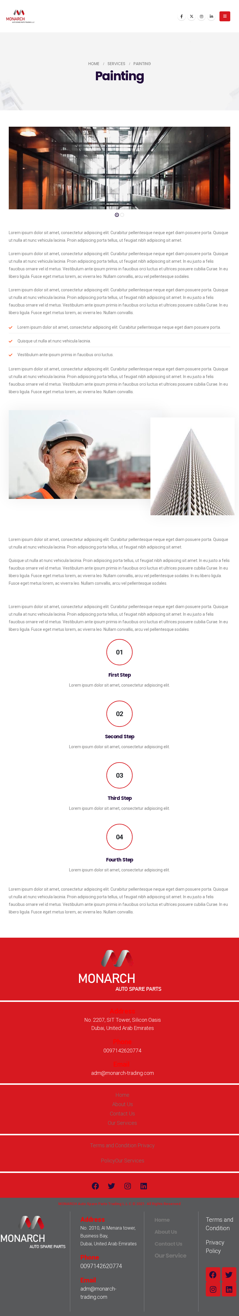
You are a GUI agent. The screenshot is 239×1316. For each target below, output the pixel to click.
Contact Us (168, 1243)
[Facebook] (182, 16)
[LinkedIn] (211, 16)
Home (162, 1219)
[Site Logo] (20, 16)
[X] (191, 16)
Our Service (170, 1255)
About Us (165, 1231)
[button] (224, 16)
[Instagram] (201, 16)
